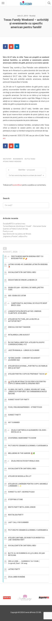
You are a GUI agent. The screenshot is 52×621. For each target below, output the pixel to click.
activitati (7, 159)
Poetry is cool (8, 231)
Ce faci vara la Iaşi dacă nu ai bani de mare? (25, 175)
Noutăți (32, 16)
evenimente (18, 159)
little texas (30, 159)
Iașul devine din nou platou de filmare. (17, 234)
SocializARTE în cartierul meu (14, 224)
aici (4, 138)
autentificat (17, 185)
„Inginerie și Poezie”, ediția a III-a (15, 236)
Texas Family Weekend (12, 161)
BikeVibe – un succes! (27, 170)
